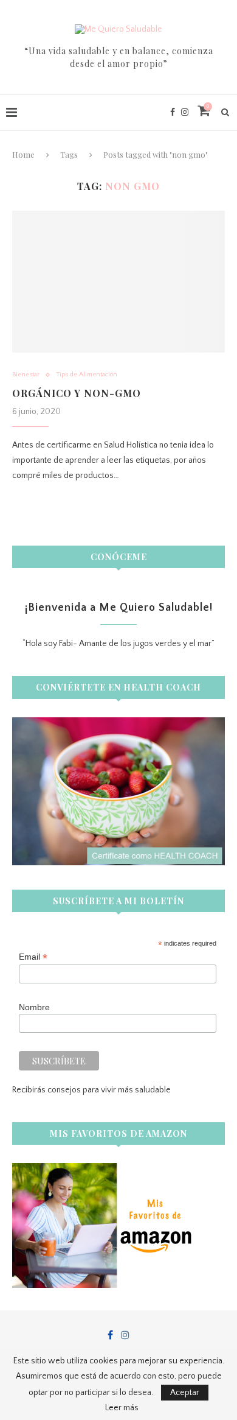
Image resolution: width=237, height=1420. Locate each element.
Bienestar (26, 374)
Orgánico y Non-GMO (76, 393)
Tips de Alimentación (87, 374)
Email (33, 957)
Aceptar (184, 1392)
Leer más (122, 1408)
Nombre (34, 1007)
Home (23, 154)
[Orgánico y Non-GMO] (118, 282)
